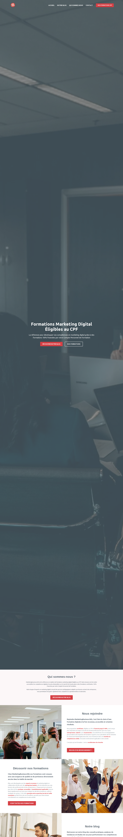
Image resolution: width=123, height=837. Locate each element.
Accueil (51, 5)
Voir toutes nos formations (22, 803)
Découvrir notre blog (51, 344)
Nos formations (73, 344)
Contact (89, 5)
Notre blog (61, 5)
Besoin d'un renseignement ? (80, 750)
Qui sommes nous (76, 5)
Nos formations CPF (105, 5)
